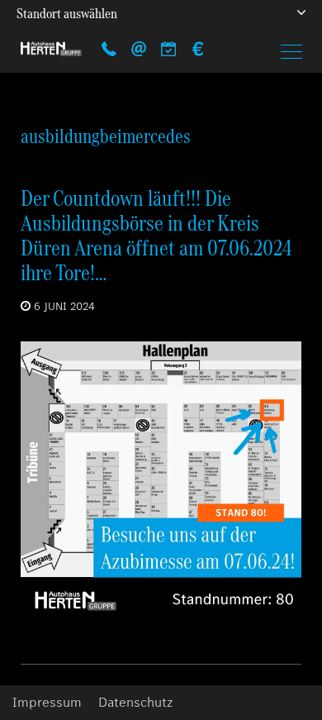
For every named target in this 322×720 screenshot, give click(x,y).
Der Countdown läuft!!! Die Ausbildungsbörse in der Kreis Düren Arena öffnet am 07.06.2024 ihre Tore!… (156, 235)
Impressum (47, 702)
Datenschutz (135, 702)
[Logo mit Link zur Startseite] (51, 49)
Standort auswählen (67, 13)
